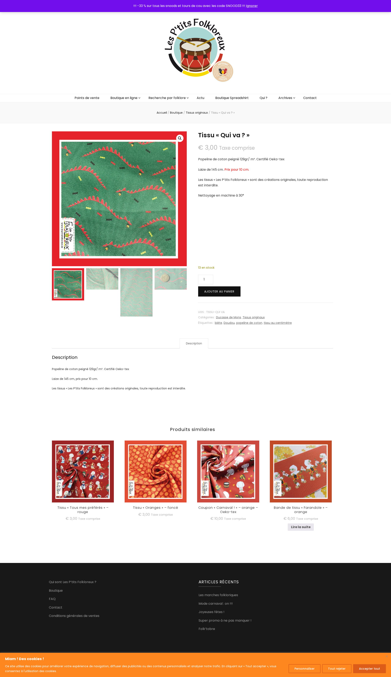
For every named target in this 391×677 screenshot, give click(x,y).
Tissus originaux (254, 317)
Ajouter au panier (219, 291)
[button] (179, 138)
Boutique (56, 590)
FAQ (52, 599)
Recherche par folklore (167, 98)
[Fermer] (386, 656)
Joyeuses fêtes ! (211, 612)
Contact (310, 98)
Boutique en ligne (123, 98)
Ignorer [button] (252, 5)
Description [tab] (194, 343)
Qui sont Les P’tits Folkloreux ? (72, 582)
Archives (285, 98)
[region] (195, 665)
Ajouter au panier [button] (83, 473)
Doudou (229, 323)
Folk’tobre (207, 628)
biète (218, 323)
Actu (200, 98)
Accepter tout (369, 669)
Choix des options (155, 471)
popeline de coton (249, 323)
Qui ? (263, 98)
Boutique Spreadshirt (232, 98)
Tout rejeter (337, 669)
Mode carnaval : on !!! (216, 603)
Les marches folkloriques (218, 595)
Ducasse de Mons (228, 317)
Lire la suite (301, 527)
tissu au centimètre (278, 323)
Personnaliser (304, 669)
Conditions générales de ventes (74, 615)
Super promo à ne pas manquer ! (225, 620)
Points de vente (87, 98)
